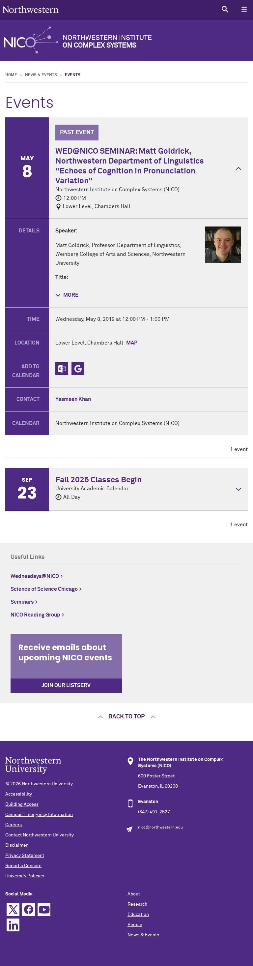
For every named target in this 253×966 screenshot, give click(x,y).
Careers (13, 825)
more (70, 295)
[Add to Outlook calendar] (61, 368)
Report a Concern (23, 865)
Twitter (13, 909)
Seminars (22, 602)
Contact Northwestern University (39, 835)
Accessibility (18, 794)
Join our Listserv (66, 685)
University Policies (24, 876)
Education (138, 914)
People (134, 924)
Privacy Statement (24, 855)
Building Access (22, 804)
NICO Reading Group (35, 615)
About (133, 894)
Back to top (126, 717)
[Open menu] (244, 9)
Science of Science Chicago (44, 589)
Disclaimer (16, 845)
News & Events (41, 75)
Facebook (28, 909)
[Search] (225, 9)
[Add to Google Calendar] (77, 368)
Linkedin (13, 925)
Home (11, 75)
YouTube (44, 909)
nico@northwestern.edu (160, 828)
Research (137, 904)
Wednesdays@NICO (35, 576)
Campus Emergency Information (39, 814)
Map (131, 343)
